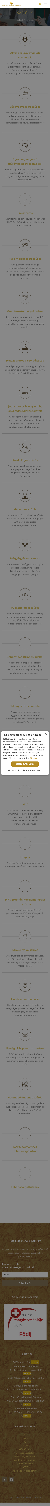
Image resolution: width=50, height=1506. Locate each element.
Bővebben (34, 758)
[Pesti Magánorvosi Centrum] (20, 4)
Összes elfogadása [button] (25, 764)
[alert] (25, 753)
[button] (25, 770)
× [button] (46, 734)
